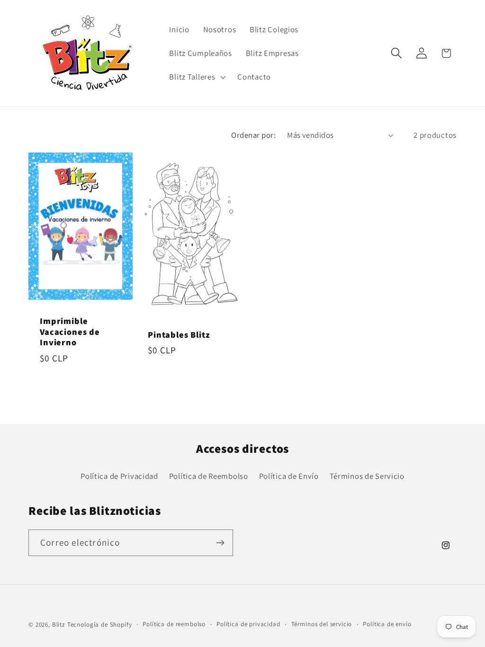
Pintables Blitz (179, 335)
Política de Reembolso (208, 476)
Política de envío (387, 624)
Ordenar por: (253, 135)
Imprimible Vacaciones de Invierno (70, 331)
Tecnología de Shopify (99, 624)
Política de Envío (289, 476)
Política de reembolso (174, 624)
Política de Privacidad (119, 476)
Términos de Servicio (367, 476)
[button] (196, 77)
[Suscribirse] (220, 543)
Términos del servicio (321, 624)
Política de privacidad (248, 624)
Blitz (58, 624)
